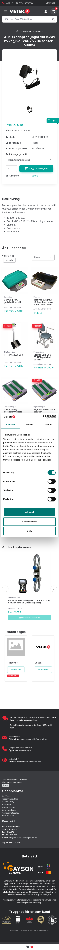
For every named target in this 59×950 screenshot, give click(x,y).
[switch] (52, 481)
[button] (52, 920)
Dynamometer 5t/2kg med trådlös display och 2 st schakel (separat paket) (29, 601)
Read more (16, 669)
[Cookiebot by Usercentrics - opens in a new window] (43, 417)
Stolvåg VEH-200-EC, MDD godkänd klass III (43, 357)
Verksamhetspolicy (10, 813)
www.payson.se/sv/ (42, 895)
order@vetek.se (30, 838)
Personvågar (39, 352)
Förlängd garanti (18, 154)
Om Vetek (6, 796)
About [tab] (48, 424)
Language (50, 3)
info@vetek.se (40, 739)
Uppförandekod (9, 810)
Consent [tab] (10, 424)
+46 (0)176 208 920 (23, 3)
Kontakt (8, 821)
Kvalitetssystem (9, 807)
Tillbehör (39, 31)
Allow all (29, 512)
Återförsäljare (8, 816)
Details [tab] (29, 424)
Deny (29, 531)
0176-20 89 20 (11, 835)
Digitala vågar (10, 352)
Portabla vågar (10, 407)
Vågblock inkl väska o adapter (44, 410)
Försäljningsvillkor (10, 799)
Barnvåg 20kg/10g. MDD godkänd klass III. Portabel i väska (43, 302)
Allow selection (29, 521)
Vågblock (27, 31)
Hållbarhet (6, 804)
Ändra (5, 785)
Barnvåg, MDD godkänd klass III (12, 301)
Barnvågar (8, 297)
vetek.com (37, 762)
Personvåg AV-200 (13, 355)
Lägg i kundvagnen (38, 168)
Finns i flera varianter (30, 617)
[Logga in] (46, 11)
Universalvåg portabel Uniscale (13, 410)
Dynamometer (14, 598)
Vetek (35, 175)
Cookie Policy (8, 802)
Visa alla (9, 260)
